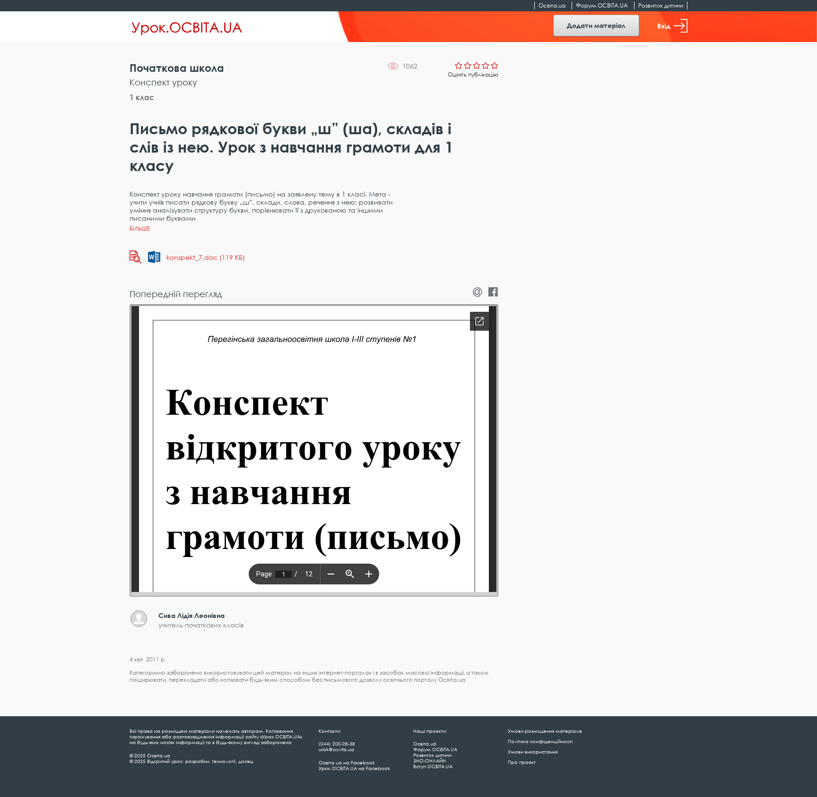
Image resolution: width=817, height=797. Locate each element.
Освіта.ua (552, 5)
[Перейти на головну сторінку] (187, 26)
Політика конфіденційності (540, 741)
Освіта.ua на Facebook (347, 762)
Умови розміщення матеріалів (545, 731)
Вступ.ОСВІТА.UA (432, 766)
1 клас (142, 97)
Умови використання (532, 751)
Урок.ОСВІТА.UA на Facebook (354, 768)
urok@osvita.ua (336, 749)
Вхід (663, 26)
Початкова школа (177, 67)
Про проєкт (522, 762)
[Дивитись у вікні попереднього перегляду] (135, 257)
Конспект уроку (163, 82)
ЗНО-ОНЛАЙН (429, 760)
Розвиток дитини (660, 5)
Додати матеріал (596, 25)
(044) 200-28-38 (337, 743)
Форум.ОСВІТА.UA (602, 5)
